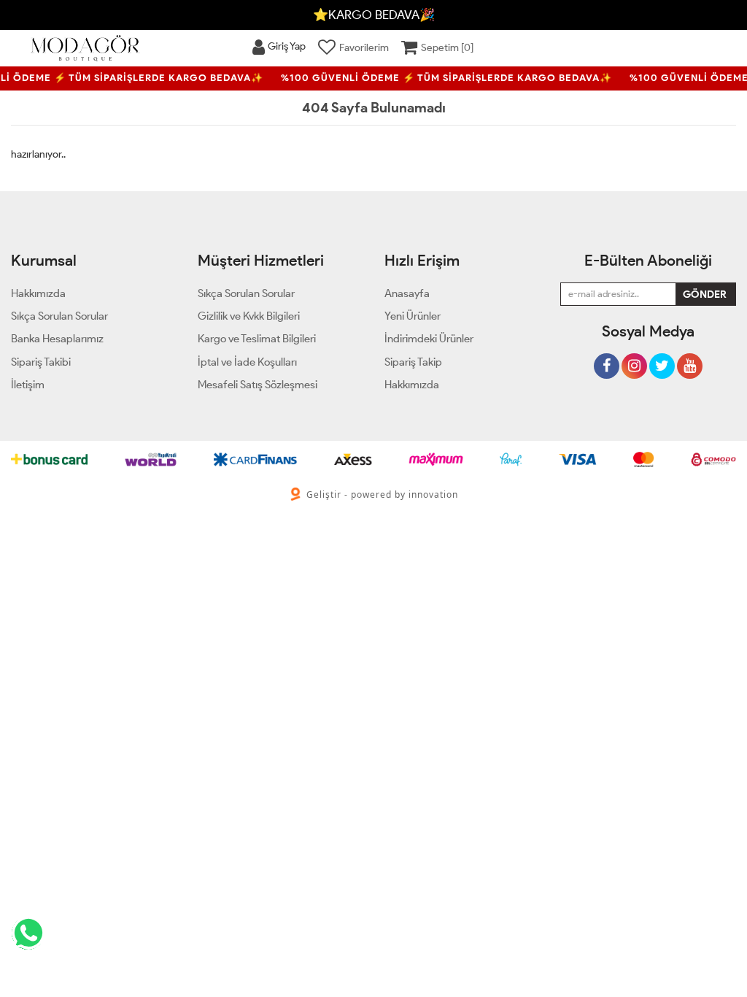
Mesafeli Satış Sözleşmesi (257, 384)
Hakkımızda (411, 384)
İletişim (27, 384)
